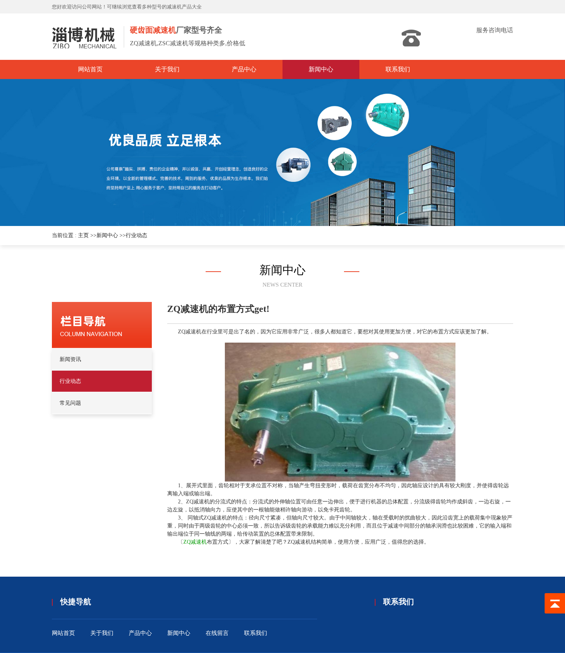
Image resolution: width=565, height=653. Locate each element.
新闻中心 (107, 235)
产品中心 (140, 633)
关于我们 (101, 633)
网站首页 (63, 633)
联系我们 (255, 633)
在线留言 (217, 633)
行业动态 (136, 235)
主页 (83, 235)
